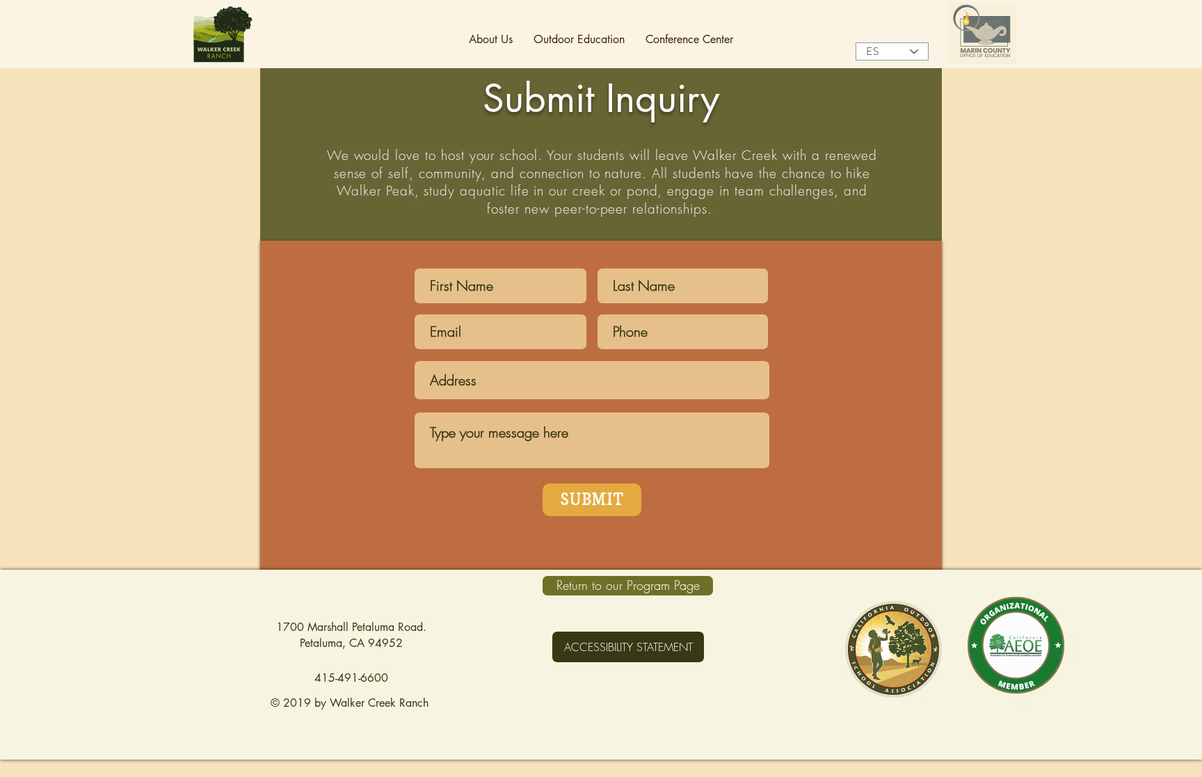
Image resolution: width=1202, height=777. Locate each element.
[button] (490, 39)
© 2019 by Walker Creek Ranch (351, 703)
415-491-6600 (351, 678)
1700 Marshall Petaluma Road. (351, 627)
